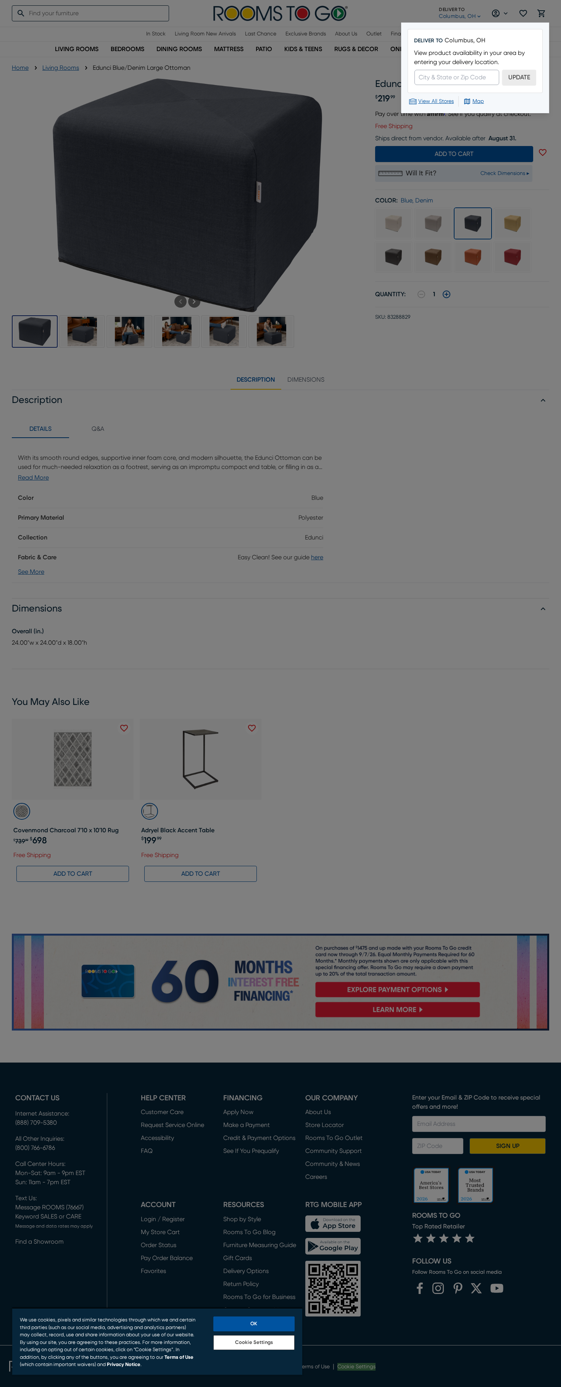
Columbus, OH (465, 40)
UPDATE (519, 77)
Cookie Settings (254, 1342)
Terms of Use (178, 1357)
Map (478, 101)
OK (253, 1323)
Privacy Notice (123, 1364)
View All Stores (436, 101)
